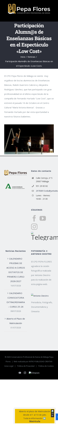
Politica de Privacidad (25, 366)
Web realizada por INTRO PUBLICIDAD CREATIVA (33, 361)
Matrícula (34, 421)
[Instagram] (34, 227)
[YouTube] (43, 218)
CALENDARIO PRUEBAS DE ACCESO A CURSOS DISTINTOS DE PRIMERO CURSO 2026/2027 (15, 270)
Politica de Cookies (46, 366)
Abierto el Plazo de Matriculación (15, 321)
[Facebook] (34, 218)
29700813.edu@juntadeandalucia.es (45, 190)
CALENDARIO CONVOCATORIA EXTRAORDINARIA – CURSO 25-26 (16, 300)
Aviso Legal (8, 366)
